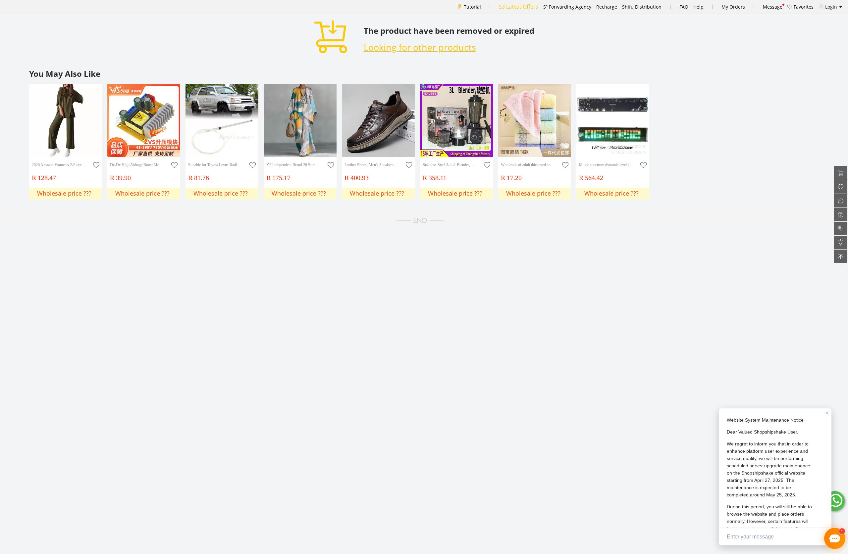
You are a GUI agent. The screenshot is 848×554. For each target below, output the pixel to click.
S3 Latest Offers (518, 6)
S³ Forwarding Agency (567, 7)
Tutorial (472, 7)
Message (772, 7)
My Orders (733, 7)
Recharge (606, 7)
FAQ (683, 7)
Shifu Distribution (642, 7)
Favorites (803, 7)
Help (698, 7)
